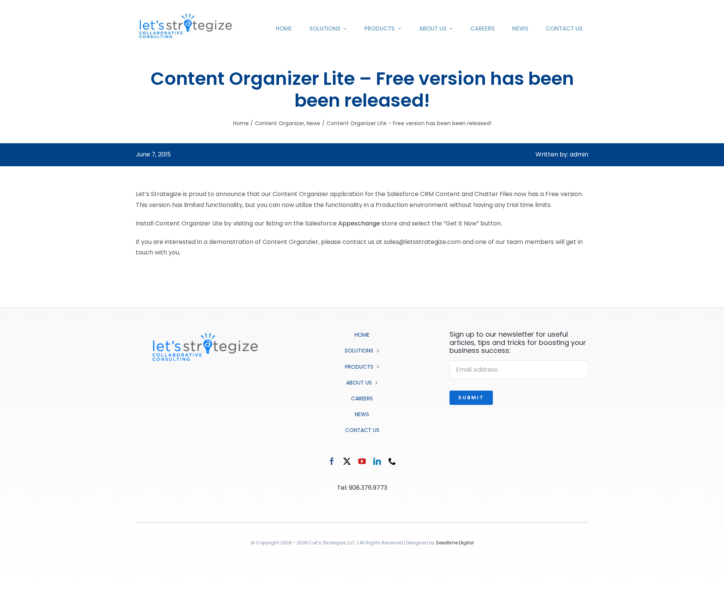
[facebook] (332, 461)
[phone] (392, 461)
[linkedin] (377, 461)
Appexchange (359, 223)
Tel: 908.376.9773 (362, 487)
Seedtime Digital (455, 542)
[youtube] (362, 461)
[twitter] (347, 461)
